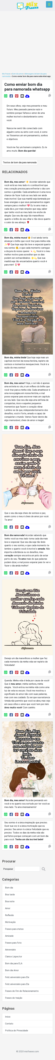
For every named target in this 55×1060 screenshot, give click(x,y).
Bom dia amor (17, 74)
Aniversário (10, 949)
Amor (7, 908)
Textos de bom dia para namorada (20, 162)
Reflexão (9, 915)
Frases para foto (13, 942)
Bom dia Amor (12, 970)
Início (7, 1016)
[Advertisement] (27, 41)
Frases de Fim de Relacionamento (22, 991)
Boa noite (10, 901)
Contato (9, 1023)
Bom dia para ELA (13, 963)
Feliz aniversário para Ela (17, 984)
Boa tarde (10, 894)
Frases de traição (13, 998)
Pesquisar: (8, 869)
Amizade (9, 936)
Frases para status (14, 929)
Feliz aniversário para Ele (17, 977)
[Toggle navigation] (49, 4)
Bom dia (9, 887)
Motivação (10, 922)
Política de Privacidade (16, 1030)
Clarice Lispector (13, 956)
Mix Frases (6, 74)
